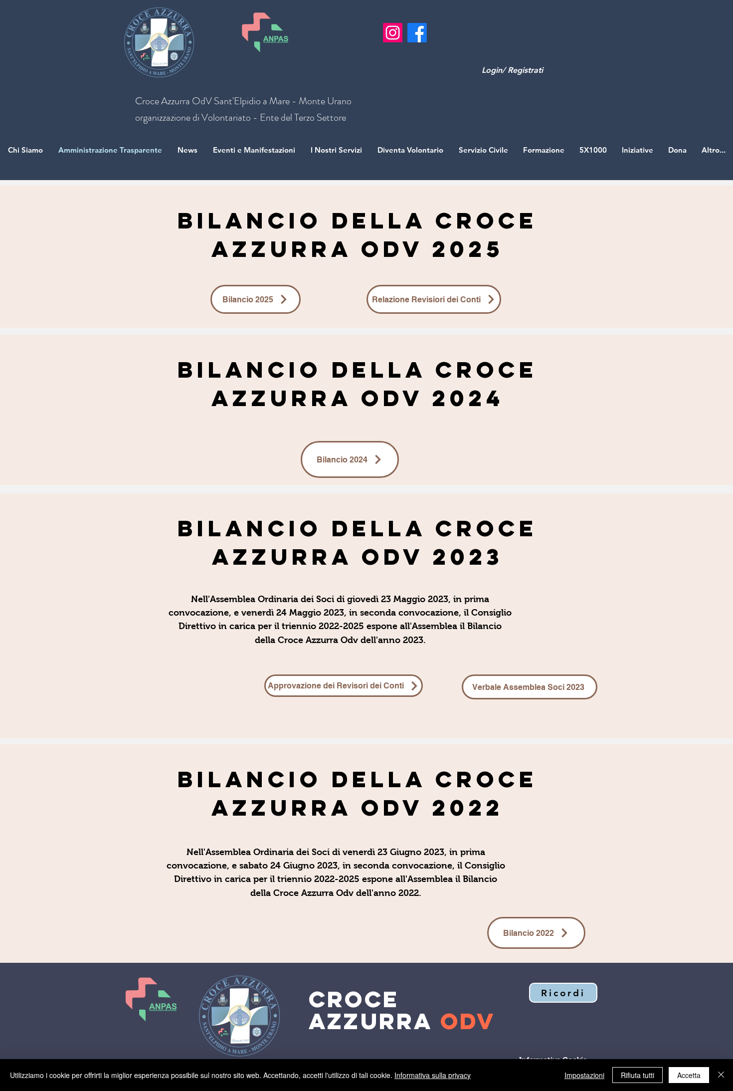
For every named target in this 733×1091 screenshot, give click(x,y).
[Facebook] (417, 32)
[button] (563, 993)
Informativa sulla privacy (432, 1075)
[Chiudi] (721, 1075)
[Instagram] (392, 32)
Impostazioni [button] (584, 1075)
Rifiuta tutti (637, 1075)
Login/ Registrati (512, 70)
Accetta (689, 1075)
